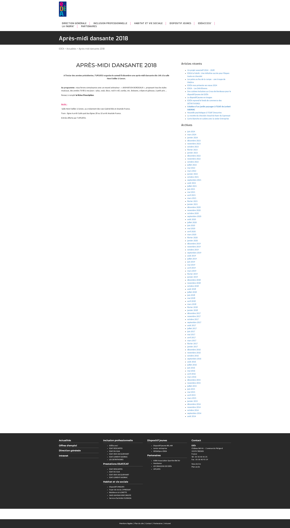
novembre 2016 (194, 353)
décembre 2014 (194, 404)
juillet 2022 (192, 165)
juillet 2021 (192, 186)
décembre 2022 (194, 156)
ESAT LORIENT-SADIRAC (118, 457)
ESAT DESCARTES (115, 448)
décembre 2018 (194, 280)
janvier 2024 (192, 138)
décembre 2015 (194, 380)
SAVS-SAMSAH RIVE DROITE (120, 495)
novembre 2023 (194, 144)
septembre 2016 (194, 359)
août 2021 (191, 183)
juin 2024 (191, 132)
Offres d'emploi (68, 445)
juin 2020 (191, 225)
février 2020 (192, 238)
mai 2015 (191, 392)
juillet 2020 (192, 222)
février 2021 (192, 201)
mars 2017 (191, 341)
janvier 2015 (192, 401)
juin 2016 (191, 368)
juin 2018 (191, 295)
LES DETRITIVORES (116, 460)
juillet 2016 (192, 365)
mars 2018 (191, 304)
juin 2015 (191, 389)
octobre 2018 (193, 286)
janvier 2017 (192, 347)
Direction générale (74, 23)
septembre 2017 (194, 322)
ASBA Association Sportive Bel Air (166, 461)
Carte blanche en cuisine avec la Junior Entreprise (208, 119)
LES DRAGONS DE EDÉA (162, 466)
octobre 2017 (193, 319)
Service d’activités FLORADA (120, 498)
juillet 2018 (192, 292)
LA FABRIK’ (68, 26)
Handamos (157, 463)
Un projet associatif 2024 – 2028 (200, 70)
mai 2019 (191, 265)
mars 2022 (191, 171)
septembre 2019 (194, 253)
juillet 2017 (192, 328)
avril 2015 (191, 395)
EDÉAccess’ (204, 23)
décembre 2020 (194, 207)
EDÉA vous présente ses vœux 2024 (202, 85)
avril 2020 (191, 232)
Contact (148, 524)
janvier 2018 (192, 310)
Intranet (63, 455)
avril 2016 (191, 374)
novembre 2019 (194, 247)
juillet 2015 (192, 386)
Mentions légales (126, 524)
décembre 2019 (194, 244)
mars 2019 (191, 271)
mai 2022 (191, 168)
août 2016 (191, 362)
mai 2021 (191, 192)
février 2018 (192, 307)
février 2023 (192, 150)
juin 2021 (191, 189)
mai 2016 (191, 371)
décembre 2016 (194, 350)
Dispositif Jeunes (180, 23)
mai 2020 (191, 228)
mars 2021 (191, 198)
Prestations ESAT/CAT (116, 463)
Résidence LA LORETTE (118, 492)
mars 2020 (191, 235)
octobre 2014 (193, 410)
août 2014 (191, 416)
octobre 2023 (193, 147)
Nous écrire (196, 464)
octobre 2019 (193, 250)
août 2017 (191, 325)
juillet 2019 (192, 259)
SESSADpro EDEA (160, 451)
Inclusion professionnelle (110, 23)
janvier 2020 (192, 241)
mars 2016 (191, 377)
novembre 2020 (194, 210)
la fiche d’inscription (85, 95)
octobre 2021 (193, 177)
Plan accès (196, 467)
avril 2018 (191, 301)
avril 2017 (191, 338)
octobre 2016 (193, 356)
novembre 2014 (194, 407)
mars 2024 (191, 135)
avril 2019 (191, 268)
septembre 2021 (194, 180)
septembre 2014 (194, 413)
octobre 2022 (193, 162)
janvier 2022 (192, 174)
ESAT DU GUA (114, 451)
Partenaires (89, 26)
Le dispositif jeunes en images (199, 97)
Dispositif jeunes (157, 440)
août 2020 (191, 219)
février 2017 (192, 344)
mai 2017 (191, 335)
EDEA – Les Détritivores (197, 88)
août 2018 (191, 289)
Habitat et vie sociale (148, 23)
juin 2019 (191, 262)
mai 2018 (191, 298)
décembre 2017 (194, 313)
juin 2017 (191, 331)
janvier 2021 (192, 204)
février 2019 (192, 274)
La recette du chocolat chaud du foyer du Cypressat (208, 116)
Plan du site (139, 524)
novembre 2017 (194, 316)
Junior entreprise (160, 448)
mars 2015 (191, 398)
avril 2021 (191, 195)
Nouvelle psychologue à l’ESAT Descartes (204, 113)
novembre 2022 (194, 159)
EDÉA (61, 48)
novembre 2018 (194, 283)
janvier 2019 (192, 277)
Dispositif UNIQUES (116, 487)
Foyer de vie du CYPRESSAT (120, 490)
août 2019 (191, 256)
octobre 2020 (193, 213)
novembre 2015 (194, 383)
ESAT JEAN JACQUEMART (119, 454)
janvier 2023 (192, 153)
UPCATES (156, 469)
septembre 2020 (194, 216)
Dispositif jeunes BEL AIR (163, 446)
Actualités (71, 48)
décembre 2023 (194, 141)
